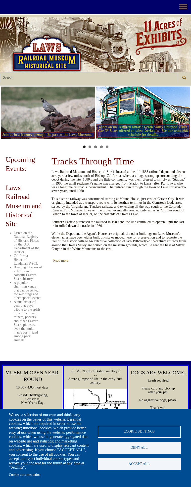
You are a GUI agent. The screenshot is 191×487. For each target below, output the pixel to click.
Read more (60, 260)
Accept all (139, 464)
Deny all (139, 447)
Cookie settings (139, 431)
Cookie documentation (25, 475)
